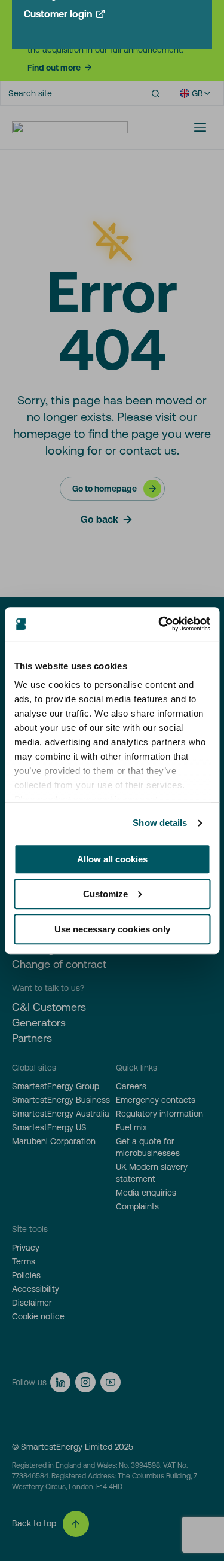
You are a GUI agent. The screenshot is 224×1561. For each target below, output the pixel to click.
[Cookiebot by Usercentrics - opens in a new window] (159, 624)
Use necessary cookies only (112, 929)
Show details (160, 823)
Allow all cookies (112, 859)
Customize (105, 894)
